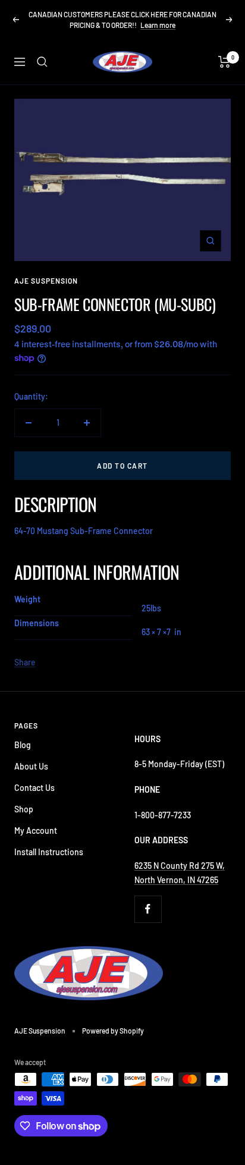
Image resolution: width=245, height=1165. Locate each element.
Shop (23, 809)
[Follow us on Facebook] (147, 909)
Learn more (157, 25)
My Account (35, 830)
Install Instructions (48, 852)
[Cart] (224, 62)
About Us (31, 766)
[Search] (42, 61)
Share (25, 662)
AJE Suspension (46, 281)
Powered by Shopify (113, 1030)
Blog (22, 745)
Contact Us (34, 788)
